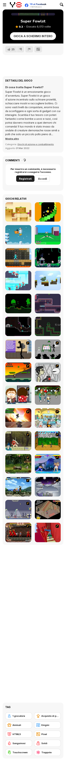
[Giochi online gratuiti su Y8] (16, 4)
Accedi (42, 178)
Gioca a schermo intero (33, 36)
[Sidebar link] (4, 4)
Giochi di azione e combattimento (35, 144)
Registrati (25, 178)
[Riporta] (29, 49)
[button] (12, 139)
